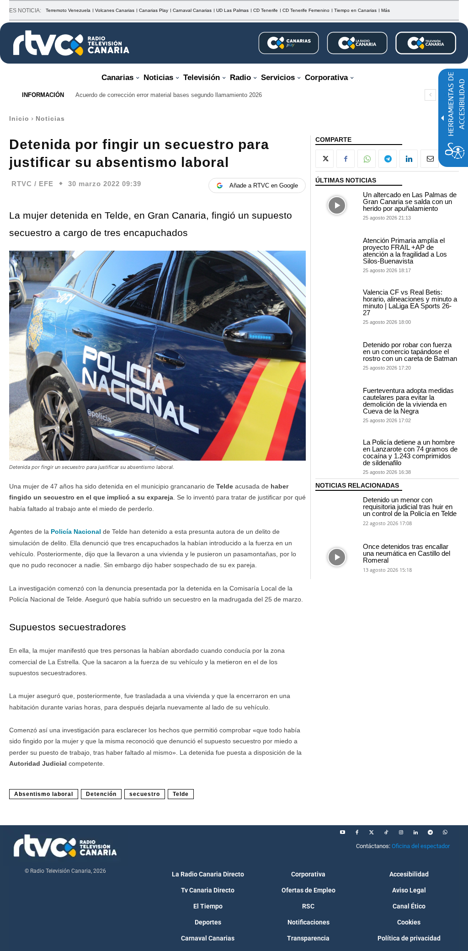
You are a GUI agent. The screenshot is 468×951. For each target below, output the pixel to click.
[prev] (430, 95)
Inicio (19, 118)
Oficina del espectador (421, 846)
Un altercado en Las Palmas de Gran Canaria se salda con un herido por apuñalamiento (410, 201)
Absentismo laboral (43, 794)
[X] (324, 159)
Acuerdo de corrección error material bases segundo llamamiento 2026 (168, 94)
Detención (101, 794)
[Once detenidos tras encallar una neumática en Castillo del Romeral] (336, 557)
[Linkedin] (408, 159)
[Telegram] (387, 159)
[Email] (429, 159)
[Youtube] (342, 832)
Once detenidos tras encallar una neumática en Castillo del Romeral (406, 553)
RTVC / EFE (32, 183)
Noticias (50, 118)
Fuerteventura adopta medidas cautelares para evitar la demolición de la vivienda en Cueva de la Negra (408, 401)
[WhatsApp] (366, 159)
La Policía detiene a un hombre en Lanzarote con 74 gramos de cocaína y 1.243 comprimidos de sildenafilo (410, 452)
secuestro (144, 794)
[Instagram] (401, 832)
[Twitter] (372, 832)
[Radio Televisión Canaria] (71, 43)
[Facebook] (345, 159)
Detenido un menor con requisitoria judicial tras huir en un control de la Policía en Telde (410, 506)
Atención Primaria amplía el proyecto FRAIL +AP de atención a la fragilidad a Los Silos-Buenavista (405, 250)
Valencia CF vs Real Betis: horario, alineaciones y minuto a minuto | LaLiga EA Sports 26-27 (410, 302)
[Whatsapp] (445, 832)
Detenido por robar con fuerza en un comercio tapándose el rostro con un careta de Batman (410, 351)
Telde (181, 794)
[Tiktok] (386, 832)
